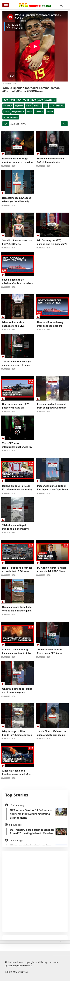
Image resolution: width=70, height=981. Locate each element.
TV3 (45, 105)
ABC (40, 99)
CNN (12, 99)
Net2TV (37, 105)
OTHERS (39, 111)
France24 (7, 105)
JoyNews (19, 105)
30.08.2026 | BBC (43, 166)
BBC (5, 99)
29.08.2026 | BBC (8, 657)
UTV (52, 105)
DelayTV (60, 105)
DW (19, 99)
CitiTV (29, 105)
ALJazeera (50, 99)
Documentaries (10, 117)
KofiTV (6, 111)
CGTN (26, 99)
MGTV (29, 111)
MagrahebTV (18, 111)
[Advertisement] (34, 960)
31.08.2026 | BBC (8, 166)
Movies (50, 111)
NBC (33, 99)
